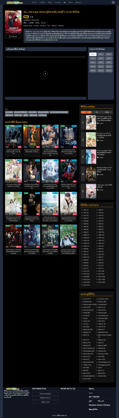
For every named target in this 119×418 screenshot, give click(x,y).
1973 (84, 215)
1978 (84, 221)
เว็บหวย (70, 2)
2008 (84, 263)
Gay (84, 318)
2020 (84, 279)
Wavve (100, 370)
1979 (99, 221)
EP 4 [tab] (93, 58)
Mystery (54, 25)
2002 (84, 254)
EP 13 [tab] (93, 70)
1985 (99, 229)
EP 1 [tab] (93, 54)
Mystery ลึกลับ (32, 112)
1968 (99, 210)
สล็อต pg (78, 2)
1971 (84, 213)
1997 (99, 246)
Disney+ (100, 307)
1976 (84, 218)
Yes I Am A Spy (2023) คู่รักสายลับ (59, 112)
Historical (43, 25)
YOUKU (100, 376)
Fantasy (100, 313)
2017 (99, 274)
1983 (99, 226)
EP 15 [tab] (109, 70)
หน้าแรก (34, 2)
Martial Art (86, 329)
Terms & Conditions (45, 394)
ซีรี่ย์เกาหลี (101, 401)
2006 (84, 260)
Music (100, 342)
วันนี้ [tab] (86, 112)
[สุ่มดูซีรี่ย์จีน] (64, 2)
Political (100, 351)
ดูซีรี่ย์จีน (26, 115)
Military (100, 340)
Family (85, 313)
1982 (84, 226)
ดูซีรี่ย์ (90, 401)
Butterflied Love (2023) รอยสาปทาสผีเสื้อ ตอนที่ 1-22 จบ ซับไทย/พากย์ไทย (104, 118)
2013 (99, 268)
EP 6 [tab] (109, 58)
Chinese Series (28, 25)
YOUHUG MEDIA (88, 376)
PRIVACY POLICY (45, 398)
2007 (99, 260)
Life (84, 326)
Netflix (100, 348)
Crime (85, 307)
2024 (84, 285)
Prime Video (87, 354)
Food (84, 315)
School (85, 356)
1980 (84, 224)
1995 (99, 243)
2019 (99, 276)
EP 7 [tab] (93, 62)
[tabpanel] (96, 156)
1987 (99, 232)
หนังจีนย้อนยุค (42, 115)
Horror (85, 321)
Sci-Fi (99, 356)
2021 (99, 279)
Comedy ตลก (9, 112)
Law (84, 324)
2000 (84, 251)
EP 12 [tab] (109, 66)
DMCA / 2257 (45, 402)
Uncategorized (102, 365)
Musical (85, 345)
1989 (99, 235)
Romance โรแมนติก (43, 112)
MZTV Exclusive (88, 348)
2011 (99, 265)
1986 (84, 232)
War (84, 370)
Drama (100, 310)
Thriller (85, 365)
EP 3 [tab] (109, 54)
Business (100, 301)
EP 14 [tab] (101, 70)
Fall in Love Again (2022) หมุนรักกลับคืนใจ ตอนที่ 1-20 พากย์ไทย (104, 152)
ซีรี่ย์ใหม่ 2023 (18, 115)
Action (85, 299)
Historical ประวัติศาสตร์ (20, 112)
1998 (84, 249)
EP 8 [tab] (100, 62)
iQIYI (48, 25)
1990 (84, 238)
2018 (84, 276)
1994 (84, 243)
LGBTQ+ (100, 324)
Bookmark (58, 2)
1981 (99, 224)
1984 (84, 229)
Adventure (101, 299)
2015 (99, 271)
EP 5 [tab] (100, 58)
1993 (99, 240)
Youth (85, 379)
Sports (100, 359)
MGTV (85, 335)
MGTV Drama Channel (104, 335)
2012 (84, 268)
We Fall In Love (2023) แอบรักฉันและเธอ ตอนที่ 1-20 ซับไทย (104, 135)
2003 (99, 254)
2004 (84, 257)
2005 (99, 257)
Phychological (87, 351)
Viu (99, 367)
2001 (99, 251)
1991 (99, 238)
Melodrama (101, 332)
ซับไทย (50, 2)
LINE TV (100, 326)
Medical (85, 332)
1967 (84, 210)
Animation (86, 301)
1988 (84, 235)
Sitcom (85, 359)
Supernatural (87, 362)
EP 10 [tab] (93, 66)
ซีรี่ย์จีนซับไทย (9, 115)
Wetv (85, 373)
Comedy (36, 25)
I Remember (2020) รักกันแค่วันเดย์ (104, 186)
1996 (84, 246)
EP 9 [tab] (109, 62)
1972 (99, 213)
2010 (84, 265)
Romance (61, 25)
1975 (99, 215)
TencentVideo (102, 362)
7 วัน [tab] (96, 112)
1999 (99, 249)
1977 (99, 218)
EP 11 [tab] (101, 66)
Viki (84, 367)
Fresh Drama (102, 315)
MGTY (85, 340)
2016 (84, 274)
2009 (99, 263)
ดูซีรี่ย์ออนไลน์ (33, 115)
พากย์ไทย (42, 2)
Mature (100, 329)
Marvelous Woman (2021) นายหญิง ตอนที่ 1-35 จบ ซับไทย (104, 170)
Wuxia (100, 373)
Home (91, 393)
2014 (84, 271)
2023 (99, 282)
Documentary (87, 310)
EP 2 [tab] (100, 54)
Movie (85, 342)
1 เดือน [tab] (107, 112)
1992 (84, 240)
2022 (84, 282)
